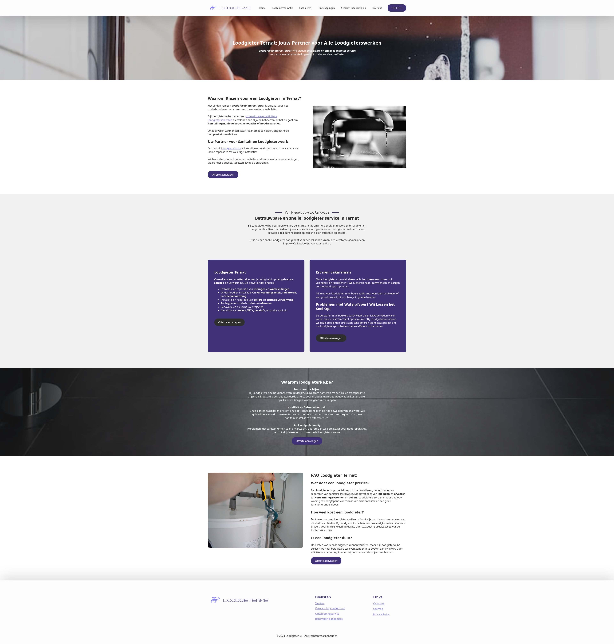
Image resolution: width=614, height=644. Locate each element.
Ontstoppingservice (327, 613)
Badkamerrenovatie (282, 7)
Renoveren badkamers (329, 619)
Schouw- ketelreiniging (353, 7)
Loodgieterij (305, 7)
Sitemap (378, 609)
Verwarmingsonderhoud (330, 608)
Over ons (377, 7)
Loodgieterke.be (231, 148)
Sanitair (319, 603)
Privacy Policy (381, 614)
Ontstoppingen (327, 7)
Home (262, 7)
